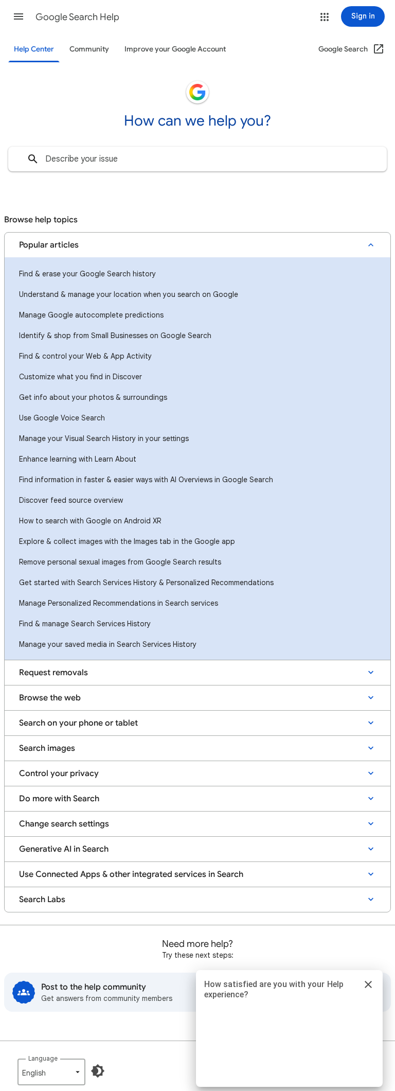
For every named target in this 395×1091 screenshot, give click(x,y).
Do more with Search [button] (59, 799)
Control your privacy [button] (59, 773)
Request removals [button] (53, 672)
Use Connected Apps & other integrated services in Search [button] (131, 874)
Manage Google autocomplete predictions (91, 315)
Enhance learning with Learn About (77, 459)
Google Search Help (77, 17)
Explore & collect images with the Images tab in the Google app (127, 541)
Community (89, 49)
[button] (18, 16)
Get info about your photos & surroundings (93, 397)
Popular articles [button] (49, 245)
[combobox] (197, 159)
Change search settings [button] (64, 824)
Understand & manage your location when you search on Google (128, 294)
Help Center (34, 49)
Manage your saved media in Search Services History (107, 644)
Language (43, 1058)
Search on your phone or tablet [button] (78, 723)
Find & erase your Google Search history (87, 273)
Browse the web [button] (50, 698)
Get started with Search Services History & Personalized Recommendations (146, 582)
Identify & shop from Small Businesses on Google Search (115, 335)
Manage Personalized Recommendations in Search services (118, 603)
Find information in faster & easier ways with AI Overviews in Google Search (146, 479)
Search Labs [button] (42, 899)
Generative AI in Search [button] (64, 849)
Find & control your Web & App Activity (85, 356)
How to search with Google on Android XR (90, 520)
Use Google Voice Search (62, 418)
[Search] (33, 159)
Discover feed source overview (71, 500)
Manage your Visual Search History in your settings (104, 438)
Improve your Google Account (175, 49)
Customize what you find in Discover (80, 376)
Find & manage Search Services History (85, 623)
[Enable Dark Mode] (97, 1071)
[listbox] (51, 1072)
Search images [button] (47, 748)
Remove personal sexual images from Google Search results (120, 562)
